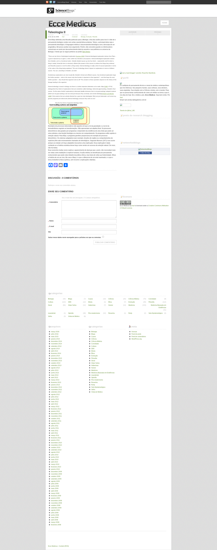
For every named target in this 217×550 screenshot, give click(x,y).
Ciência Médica (133, 299)
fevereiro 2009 (56, 496)
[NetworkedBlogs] (145, 149)
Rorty (130, 313)
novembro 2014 (56, 344)
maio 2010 (54, 459)
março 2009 (55, 493)
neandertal (52, 313)
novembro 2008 (56, 503)
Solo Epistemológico (156, 313)
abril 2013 (54, 377)
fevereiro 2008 (56, 525)
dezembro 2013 (56, 358)
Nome (51, 221)
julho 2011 (54, 426)
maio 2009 (54, 488)
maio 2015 (54, 336)
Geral (50, 305)
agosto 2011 (55, 423)
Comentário (53, 202)
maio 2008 (54, 517)
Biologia (83, 36)
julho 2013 (54, 370)
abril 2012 (54, 404)
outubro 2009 (55, 476)
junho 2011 (55, 428)
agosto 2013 (55, 368)
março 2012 (55, 406)
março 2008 (55, 522)
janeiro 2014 (55, 356)
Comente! (75, 36)
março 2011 (55, 435)
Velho (50, 316)
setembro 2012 (56, 392)
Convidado (152, 299)
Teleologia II (56, 32)
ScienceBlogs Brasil (63, 2)
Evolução (89, 36)
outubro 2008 (55, 505)
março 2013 (55, 380)
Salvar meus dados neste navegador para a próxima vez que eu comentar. (74, 237)
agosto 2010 (55, 452)
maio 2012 (54, 402)
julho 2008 (54, 513)
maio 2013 (54, 375)
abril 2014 (54, 351)
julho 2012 (54, 397)
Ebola (90, 302)
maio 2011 (54, 431)
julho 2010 (54, 455)
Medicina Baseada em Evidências (158, 306)
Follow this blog (145, 153)
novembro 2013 (56, 361)
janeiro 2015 (55, 339)
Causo (90, 299)
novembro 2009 (56, 474)
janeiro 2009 (55, 498)
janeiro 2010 (55, 469)
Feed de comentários (138, 336)
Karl (63, 36)
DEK (69, 302)
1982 (106, 86)
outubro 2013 (55, 363)
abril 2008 (54, 520)
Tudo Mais (102, 2)
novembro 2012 (56, 389)
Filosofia (94, 36)
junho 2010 (55, 457)
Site (49, 232)
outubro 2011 (55, 418)
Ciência (111, 299)
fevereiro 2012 (56, 409)
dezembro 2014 (56, 341)
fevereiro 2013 (56, 382)
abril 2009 (54, 491)
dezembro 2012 (56, 387)
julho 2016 (54, 334)
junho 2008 (55, 515)
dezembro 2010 (56, 443)
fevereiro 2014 (56, 353)
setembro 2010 (56, 450)
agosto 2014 (55, 348)
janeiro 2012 (55, 411)
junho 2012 (55, 399)
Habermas (91, 305)
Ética (110, 302)
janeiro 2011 (55, 440)
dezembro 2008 (56, 501)
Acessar (134, 332)
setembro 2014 (56, 346)
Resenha (111, 313)
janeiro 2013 (55, 385)
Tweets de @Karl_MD (127, 110)
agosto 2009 (55, 481)
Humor (110, 305)
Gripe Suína (72, 305)
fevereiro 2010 (56, 467)
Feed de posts (136, 334)
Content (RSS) (64, 546)
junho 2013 (55, 373)
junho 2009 (55, 486)
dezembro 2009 (56, 471)
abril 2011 (54, 433)
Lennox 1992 (80, 56)
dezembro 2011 (56, 414)
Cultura (50, 302)
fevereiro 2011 (56, 438)
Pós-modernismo (94, 313)
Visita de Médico (73, 316)
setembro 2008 (56, 508)
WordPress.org (136, 339)
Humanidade (93, 2)
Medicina (131, 305)
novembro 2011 (56, 416)
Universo (73, 2)
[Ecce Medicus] (73, 26)
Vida (85, 2)
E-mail (51, 227)
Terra (80, 2)
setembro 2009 (56, 479)
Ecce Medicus (53, 546)
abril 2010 (54, 462)
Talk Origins (86, 52)
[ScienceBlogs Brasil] (61, 12)
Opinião (71, 313)
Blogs (70, 299)
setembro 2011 (56, 421)
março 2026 (55, 332)
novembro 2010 (56, 445)
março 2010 (55, 464)
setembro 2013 (56, 365)
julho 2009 (54, 484)
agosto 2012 (55, 394)
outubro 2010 (55, 447)
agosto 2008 (55, 510)
